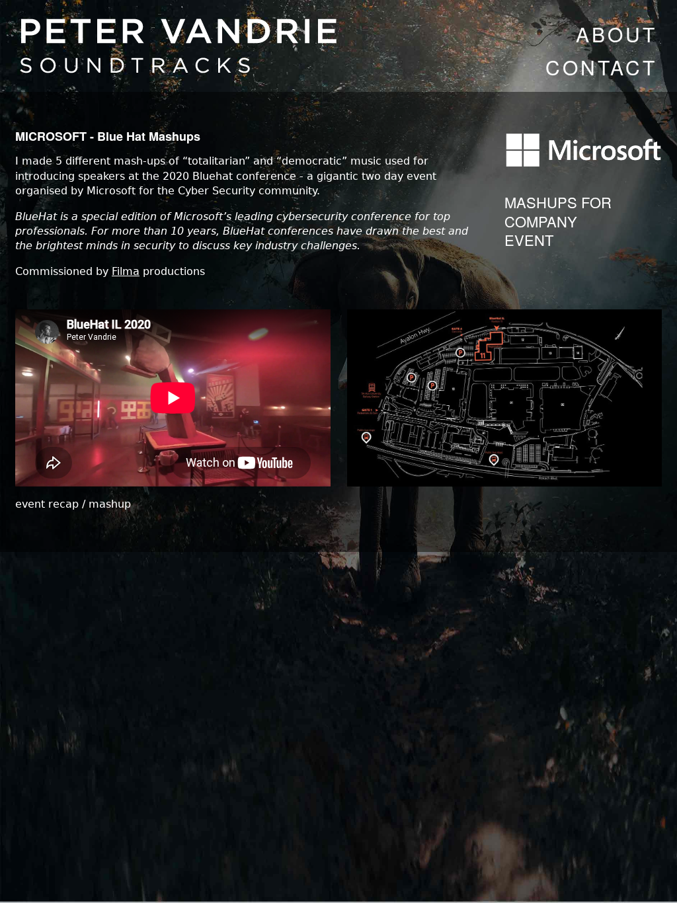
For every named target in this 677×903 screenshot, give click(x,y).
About (616, 34)
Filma (125, 271)
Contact (601, 67)
